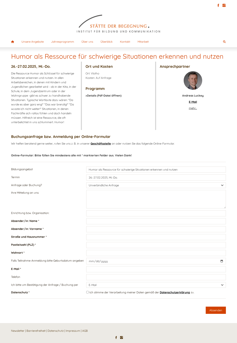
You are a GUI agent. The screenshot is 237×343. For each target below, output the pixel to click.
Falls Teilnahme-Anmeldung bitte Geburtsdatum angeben (47, 260)
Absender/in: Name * (25, 221)
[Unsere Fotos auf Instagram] (224, 5)
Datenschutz (56, 330)
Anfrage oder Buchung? (26, 185)
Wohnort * (17, 252)
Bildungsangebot (22, 169)
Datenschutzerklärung (175, 292)
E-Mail (193, 102)
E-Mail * (16, 269)
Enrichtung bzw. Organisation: (30, 213)
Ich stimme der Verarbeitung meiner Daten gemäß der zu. (141, 292)
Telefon (15, 277)
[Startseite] (12, 41)
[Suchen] (224, 41)
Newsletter (17, 330)
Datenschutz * (20, 292)
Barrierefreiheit (36, 330)
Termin (15, 177)
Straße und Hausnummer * (29, 237)
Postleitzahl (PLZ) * (23, 244)
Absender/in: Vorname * (27, 229)
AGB (85, 330)
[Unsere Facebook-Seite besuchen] (218, 5)
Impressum (73, 330)
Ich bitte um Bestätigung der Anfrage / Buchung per (44, 285)
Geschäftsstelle (101, 143)
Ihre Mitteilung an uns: (25, 192)
